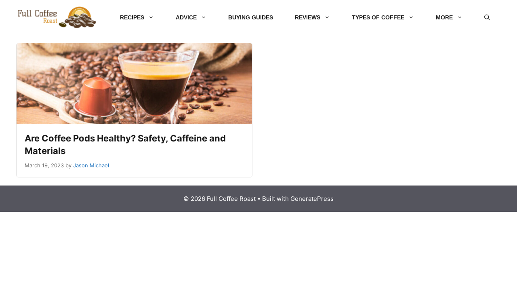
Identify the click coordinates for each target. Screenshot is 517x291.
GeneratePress (312, 198)
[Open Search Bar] (487, 17)
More (444, 17)
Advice (186, 17)
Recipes (132, 17)
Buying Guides (250, 17)
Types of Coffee (378, 17)
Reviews (307, 17)
